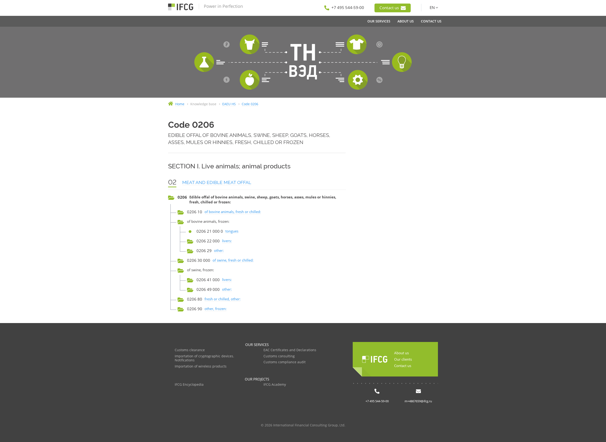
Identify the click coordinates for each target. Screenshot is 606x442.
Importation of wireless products (201, 366)
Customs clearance (190, 350)
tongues (231, 231)
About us (401, 352)
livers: (227, 240)
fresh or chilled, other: (223, 299)
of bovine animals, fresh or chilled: (233, 211)
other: (219, 250)
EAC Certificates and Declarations (289, 350)
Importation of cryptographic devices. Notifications (204, 358)
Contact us (389, 7)
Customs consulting (279, 356)
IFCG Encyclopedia (189, 385)
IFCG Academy (274, 385)
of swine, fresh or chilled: (233, 260)
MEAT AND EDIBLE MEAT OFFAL (216, 182)
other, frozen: (216, 308)
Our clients (403, 359)
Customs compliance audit (284, 362)
